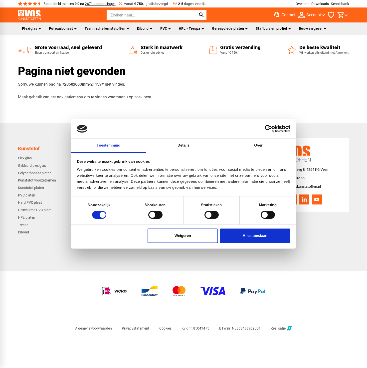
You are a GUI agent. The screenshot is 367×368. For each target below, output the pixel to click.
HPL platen (26, 217)
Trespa (23, 225)
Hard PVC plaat (30, 202)
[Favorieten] (331, 15)
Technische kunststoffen (105, 28)
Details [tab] (184, 145)
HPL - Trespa (189, 28)
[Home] (29, 15)
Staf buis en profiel (271, 28)
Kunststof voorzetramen (37, 180)
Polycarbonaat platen (34, 173)
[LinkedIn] (304, 199)
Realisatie (278, 328)
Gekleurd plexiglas (32, 166)
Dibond (143, 28)
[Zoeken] (201, 15)
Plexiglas (29, 28)
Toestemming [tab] (108, 145)
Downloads (320, 4)
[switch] (155, 215)
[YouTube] (317, 199)
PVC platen (26, 195)
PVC (163, 28)
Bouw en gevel (311, 28)
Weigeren (183, 235)
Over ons (302, 4)
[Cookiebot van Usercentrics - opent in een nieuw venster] (268, 129)
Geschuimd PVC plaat (35, 210)
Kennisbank (340, 4)
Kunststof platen (31, 188)
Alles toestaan (255, 235)
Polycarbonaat (61, 28)
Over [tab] (258, 145)
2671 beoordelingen (100, 4)
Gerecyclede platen (228, 28)
